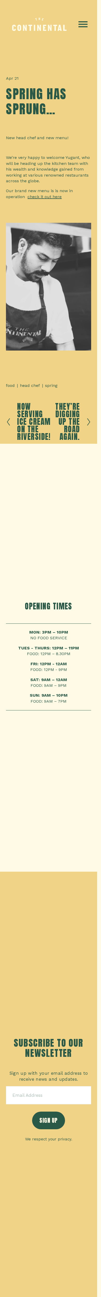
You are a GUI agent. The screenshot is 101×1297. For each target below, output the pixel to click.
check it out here (44, 196)
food (10, 385)
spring (51, 385)
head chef (30, 385)
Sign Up (48, 1120)
